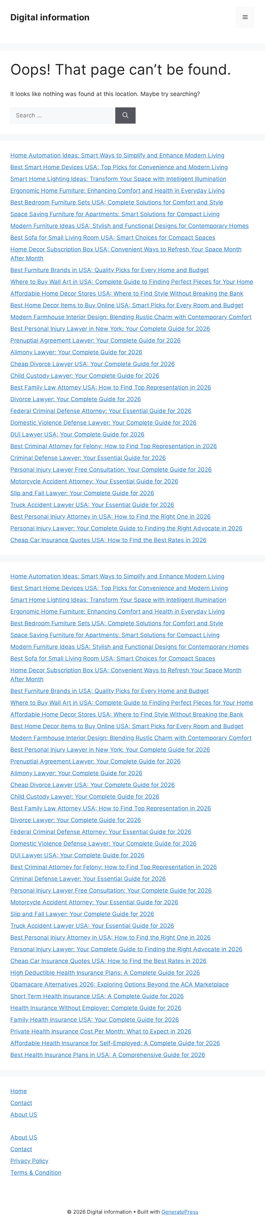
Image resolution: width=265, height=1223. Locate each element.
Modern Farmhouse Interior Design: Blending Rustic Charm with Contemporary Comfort (131, 317)
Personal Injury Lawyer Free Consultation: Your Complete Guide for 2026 (111, 469)
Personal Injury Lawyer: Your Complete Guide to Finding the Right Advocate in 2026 (126, 528)
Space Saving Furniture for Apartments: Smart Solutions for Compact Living (114, 214)
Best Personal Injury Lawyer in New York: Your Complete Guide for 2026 (110, 328)
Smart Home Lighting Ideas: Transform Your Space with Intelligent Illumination (118, 178)
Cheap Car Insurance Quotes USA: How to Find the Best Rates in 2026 (108, 540)
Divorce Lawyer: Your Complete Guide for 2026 (75, 399)
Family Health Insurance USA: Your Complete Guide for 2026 (94, 1019)
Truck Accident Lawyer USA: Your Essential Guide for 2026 (92, 504)
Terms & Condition (35, 1172)
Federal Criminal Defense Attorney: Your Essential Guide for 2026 (101, 410)
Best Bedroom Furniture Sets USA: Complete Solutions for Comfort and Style (116, 202)
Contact (21, 1102)
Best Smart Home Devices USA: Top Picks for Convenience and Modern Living (119, 167)
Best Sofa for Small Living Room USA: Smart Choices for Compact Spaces (112, 237)
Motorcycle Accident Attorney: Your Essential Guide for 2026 (94, 481)
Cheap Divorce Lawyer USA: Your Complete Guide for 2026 (92, 363)
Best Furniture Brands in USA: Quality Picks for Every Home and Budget (109, 270)
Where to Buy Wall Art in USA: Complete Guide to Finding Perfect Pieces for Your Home (131, 281)
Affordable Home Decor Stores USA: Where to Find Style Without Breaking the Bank (126, 293)
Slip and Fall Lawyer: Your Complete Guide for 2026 (82, 493)
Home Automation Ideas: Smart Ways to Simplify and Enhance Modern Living (117, 155)
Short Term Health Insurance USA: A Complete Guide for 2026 (97, 996)
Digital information (50, 17)
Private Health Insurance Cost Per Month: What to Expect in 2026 (101, 1031)
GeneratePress (179, 1211)
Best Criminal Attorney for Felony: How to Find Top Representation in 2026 (113, 446)
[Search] (125, 115)
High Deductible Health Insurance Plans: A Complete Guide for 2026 (105, 972)
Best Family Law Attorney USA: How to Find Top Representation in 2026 (110, 387)
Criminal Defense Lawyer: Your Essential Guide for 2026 (88, 457)
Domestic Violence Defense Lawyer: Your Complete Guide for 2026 (103, 422)
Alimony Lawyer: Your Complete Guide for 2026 (76, 352)
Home (18, 1091)
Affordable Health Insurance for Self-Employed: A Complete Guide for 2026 (115, 1043)
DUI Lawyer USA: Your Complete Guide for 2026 (77, 434)
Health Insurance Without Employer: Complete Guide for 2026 (95, 1007)
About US (23, 1114)
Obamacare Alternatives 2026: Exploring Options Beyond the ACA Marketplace (119, 984)
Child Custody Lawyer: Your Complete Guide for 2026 (84, 375)
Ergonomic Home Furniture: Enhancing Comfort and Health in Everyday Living (117, 190)
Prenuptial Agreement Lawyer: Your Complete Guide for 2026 (95, 340)
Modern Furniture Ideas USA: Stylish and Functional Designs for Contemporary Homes (129, 225)
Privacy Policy (29, 1160)
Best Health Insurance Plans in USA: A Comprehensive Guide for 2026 (107, 1054)
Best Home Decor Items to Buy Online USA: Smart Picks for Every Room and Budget (126, 305)
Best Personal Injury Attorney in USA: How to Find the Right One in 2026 (110, 516)
